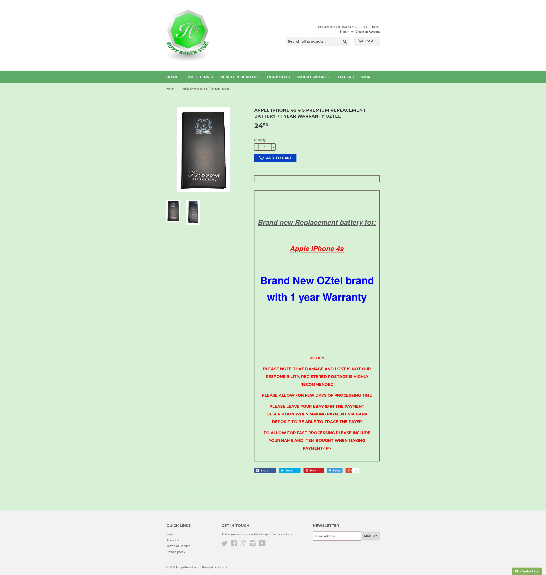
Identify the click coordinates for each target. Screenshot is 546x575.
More (367, 77)
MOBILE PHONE (312, 77)
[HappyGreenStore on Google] (243, 544)
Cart (369, 41)
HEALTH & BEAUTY (238, 77)
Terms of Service (178, 545)
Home (170, 88)
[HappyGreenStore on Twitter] (224, 544)
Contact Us (528, 571)
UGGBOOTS (278, 77)
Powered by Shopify (214, 567)
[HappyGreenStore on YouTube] (262, 544)
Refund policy (175, 551)
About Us (172, 540)
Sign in (344, 31)
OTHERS (346, 77)
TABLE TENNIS (199, 77)
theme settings (282, 534)
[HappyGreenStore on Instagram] (253, 544)
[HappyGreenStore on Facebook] (234, 544)
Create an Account (368, 31)
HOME (172, 77)
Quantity (260, 140)
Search (171, 534)
